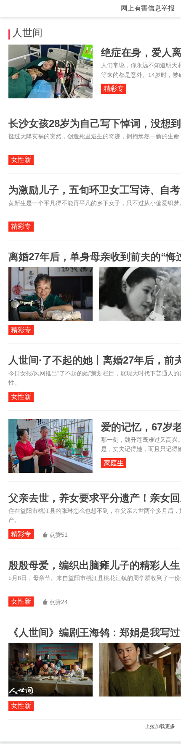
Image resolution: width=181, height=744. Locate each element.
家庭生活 (114, 463)
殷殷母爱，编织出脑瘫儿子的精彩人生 (94, 565)
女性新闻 (21, 160)
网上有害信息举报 (148, 8)
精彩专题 (114, 89)
